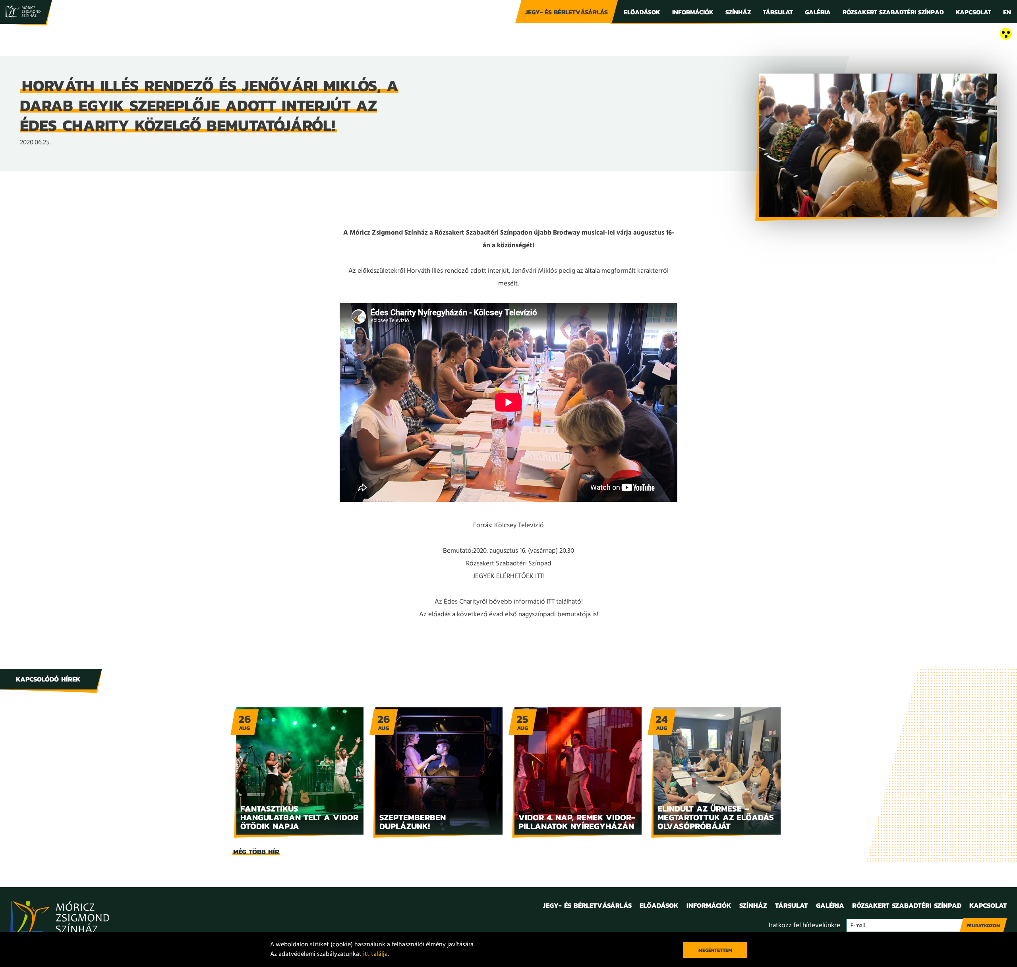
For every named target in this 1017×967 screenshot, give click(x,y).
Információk (692, 12)
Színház (738, 12)
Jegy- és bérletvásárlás (566, 12)
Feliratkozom (983, 925)
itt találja (375, 954)
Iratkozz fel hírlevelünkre (804, 925)
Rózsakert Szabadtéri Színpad (893, 12)
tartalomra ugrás (24, 34)
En (1007, 12)
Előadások (642, 12)
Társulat (778, 12)
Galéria (818, 12)
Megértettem (715, 950)
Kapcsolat (973, 12)
